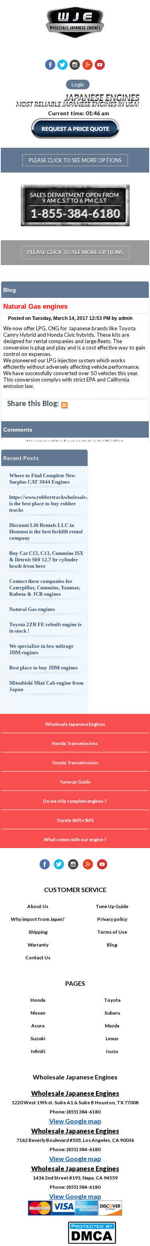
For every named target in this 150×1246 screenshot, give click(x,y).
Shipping (38, 932)
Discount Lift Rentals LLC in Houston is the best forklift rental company (46, 531)
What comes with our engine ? (75, 839)
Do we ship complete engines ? (75, 801)
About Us (37, 906)
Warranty (38, 945)
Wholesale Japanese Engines (75, 724)
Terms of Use (112, 932)
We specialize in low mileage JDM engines (41, 649)
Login (78, 84)
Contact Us (37, 958)
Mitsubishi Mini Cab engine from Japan (46, 686)
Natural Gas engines (32, 609)
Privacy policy (112, 919)
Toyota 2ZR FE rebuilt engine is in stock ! (45, 627)
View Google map (75, 1121)
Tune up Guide (75, 781)
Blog (112, 945)
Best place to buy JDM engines (43, 668)
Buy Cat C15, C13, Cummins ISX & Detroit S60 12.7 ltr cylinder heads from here (46, 559)
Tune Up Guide (112, 906)
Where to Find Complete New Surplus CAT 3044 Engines (42, 478)
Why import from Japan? (38, 919)
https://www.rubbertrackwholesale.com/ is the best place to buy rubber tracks (46, 503)
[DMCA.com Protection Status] (93, 1231)
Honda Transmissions (75, 743)
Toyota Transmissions (75, 762)
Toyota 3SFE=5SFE (75, 820)
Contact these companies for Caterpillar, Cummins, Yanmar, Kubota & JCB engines (44, 587)
